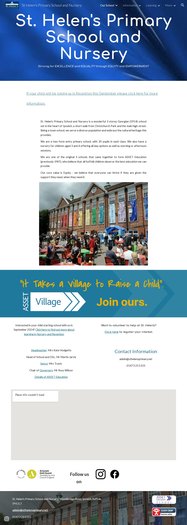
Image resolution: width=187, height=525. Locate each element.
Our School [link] (107, 5)
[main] (93, 40)
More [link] (168, 5)
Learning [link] (151, 5)
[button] (182, 5)
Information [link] (130, 5)
